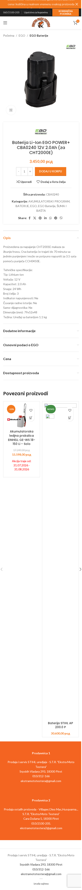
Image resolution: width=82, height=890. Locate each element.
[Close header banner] (76, 4)
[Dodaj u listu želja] (30, 410)
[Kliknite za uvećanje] (11, 110)
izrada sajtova (41, 883)
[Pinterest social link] (40, 218)
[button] (30, 417)
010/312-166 (41, 869)
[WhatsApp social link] (50, 218)
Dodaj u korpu (50, 171)
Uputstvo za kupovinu (36, 12)
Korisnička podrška (66, 12)
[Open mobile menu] (5, 23)
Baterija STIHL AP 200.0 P (60, 725)
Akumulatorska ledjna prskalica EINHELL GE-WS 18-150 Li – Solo (21, 437)
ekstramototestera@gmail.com (41, 874)
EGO (22, 35)
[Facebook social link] (29, 218)
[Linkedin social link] (45, 218)
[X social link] (34, 218)
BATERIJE (22, 206)
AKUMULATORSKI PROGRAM (49, 201)
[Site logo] (41, 22)
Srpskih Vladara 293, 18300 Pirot (41, 864)
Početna (8, 35)
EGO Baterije (39, 35)
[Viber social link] (61, 218)
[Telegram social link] (55, 218)
